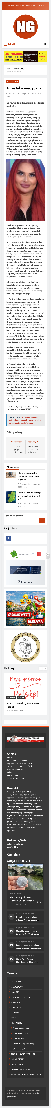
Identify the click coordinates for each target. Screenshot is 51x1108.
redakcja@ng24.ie (23, 791)
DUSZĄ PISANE (17, 1064)
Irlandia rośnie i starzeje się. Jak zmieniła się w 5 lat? (29, 496)
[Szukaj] (42, 520)
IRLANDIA (13, 894)
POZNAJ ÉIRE (16, 1023)
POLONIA (20, 697)
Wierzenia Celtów (20, 1048)
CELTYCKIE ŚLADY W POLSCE (23, 1054)
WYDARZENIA (17, 1017)
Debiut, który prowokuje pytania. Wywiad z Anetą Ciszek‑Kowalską (26, 920)
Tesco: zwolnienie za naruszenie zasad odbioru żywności (20, 6)
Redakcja (12, 93)
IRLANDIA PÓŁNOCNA (20, 997)
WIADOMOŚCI (12, 82)
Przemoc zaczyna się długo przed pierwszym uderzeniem (28, 946)
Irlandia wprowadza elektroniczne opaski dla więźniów (29, 476)
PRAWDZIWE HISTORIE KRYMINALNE (26, 1074)
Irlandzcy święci (19, 1038)
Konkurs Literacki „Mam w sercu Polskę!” (23, 705)
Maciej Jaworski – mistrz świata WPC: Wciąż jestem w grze (28, 934)
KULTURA (20, 894)
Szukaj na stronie (14, 515)
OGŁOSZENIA (17, 981)
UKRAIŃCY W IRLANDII (20, 1069)
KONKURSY (11, 697)
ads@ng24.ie (12, 846)
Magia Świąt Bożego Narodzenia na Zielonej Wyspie (26, 962)
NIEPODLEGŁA (17, 1007)
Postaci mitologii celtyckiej (23, 1043)
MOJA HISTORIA (28, 914)
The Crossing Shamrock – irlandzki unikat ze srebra (22, 899)
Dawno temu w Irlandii (21, 1028)
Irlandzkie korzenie (20, 1033)
